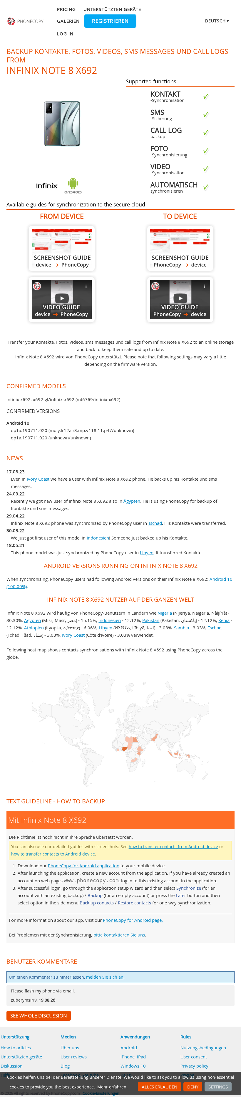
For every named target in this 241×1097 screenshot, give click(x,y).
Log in (65, 34)
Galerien (68, 21)
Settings (218, 1087)
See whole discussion (38, 1015)
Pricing (66, 9)
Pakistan (150, 620)
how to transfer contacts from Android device (173, 846)
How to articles (16, 1047)
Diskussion (12, 1066)
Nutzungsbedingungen (203, 1047)
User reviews (74, 1057)
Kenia (224, 620)
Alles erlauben (159, 1087)
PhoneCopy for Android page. (133, 920)
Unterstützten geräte (112, 9)
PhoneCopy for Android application (83, 865)
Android (128, 1047)
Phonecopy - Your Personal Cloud (25, 21)
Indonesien (98, 538)
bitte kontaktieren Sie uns (119, 935)
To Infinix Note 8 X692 (180, 248)
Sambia (181, 628)
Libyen (146, 552)
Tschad (155, 523)
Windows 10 (133, 1066)
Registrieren (110, 21)
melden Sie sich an (104, 977)
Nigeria (165, 613)
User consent (193, 1057)
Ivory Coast (38, 479)
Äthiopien (34, 628)
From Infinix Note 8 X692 (62, 248)
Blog (65, 1066)
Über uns (70, 1047)
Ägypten (131, 501)
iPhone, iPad (133, 1057)
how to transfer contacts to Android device (53, 854)
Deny (192, 1087)
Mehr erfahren (111, 1087)
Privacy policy (194, 1066)
